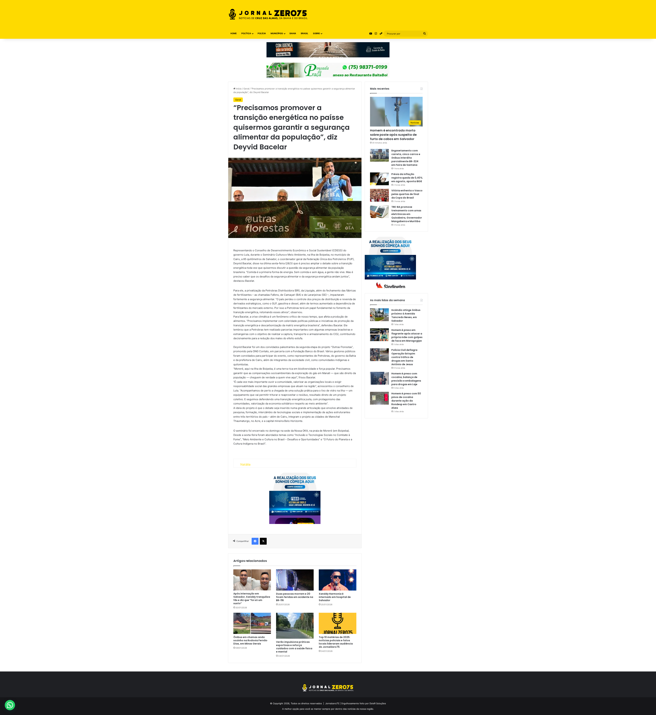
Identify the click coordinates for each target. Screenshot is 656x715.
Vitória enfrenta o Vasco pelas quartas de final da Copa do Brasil (406, 194)
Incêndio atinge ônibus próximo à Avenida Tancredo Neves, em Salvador (405, 315)
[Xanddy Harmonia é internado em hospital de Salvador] (337, 580)
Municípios (277, 33)
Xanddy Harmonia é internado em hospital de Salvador (335, 597)
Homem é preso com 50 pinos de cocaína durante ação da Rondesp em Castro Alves (406, 401)
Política (246, 33)
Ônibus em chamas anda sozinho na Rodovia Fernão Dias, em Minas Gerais (250, 640)
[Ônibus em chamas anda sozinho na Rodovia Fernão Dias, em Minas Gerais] (252, 623)
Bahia (293, 33)
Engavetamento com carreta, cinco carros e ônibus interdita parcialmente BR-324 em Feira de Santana (405, 158)
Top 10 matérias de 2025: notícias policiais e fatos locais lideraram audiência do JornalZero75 (336, 642)
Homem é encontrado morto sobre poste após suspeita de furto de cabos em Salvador (393, 134)
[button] (10, 705)
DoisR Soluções (377, 703)
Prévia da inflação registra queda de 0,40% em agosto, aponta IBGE (407, 177)
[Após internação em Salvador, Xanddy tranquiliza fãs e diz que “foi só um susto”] (252, 580)
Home (233, 33)
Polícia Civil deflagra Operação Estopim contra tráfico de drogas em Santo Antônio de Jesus (404, 357)
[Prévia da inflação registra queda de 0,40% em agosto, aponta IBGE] (379, 178)
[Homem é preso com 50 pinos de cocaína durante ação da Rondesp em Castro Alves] (379, 398)
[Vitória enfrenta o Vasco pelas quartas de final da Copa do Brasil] (379, 195)
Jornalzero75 (332, 703)
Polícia (262, 33)
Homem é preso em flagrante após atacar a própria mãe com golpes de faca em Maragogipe (406, 335)
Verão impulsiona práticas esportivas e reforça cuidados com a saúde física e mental (294, 646)
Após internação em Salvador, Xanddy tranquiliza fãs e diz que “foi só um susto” (251, 598)
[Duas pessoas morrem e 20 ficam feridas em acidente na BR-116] (295, 580)
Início (238, 88)
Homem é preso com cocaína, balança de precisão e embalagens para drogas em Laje (406, 379)
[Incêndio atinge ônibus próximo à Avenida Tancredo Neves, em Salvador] (379, 314)
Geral (246, 88)
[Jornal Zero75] (268, 14)
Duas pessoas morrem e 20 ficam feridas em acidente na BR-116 (294, 597)
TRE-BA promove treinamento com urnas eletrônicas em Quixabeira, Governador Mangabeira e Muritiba (406, 214)
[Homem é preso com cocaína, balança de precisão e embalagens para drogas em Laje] (379, 378)
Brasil (304, 33)
